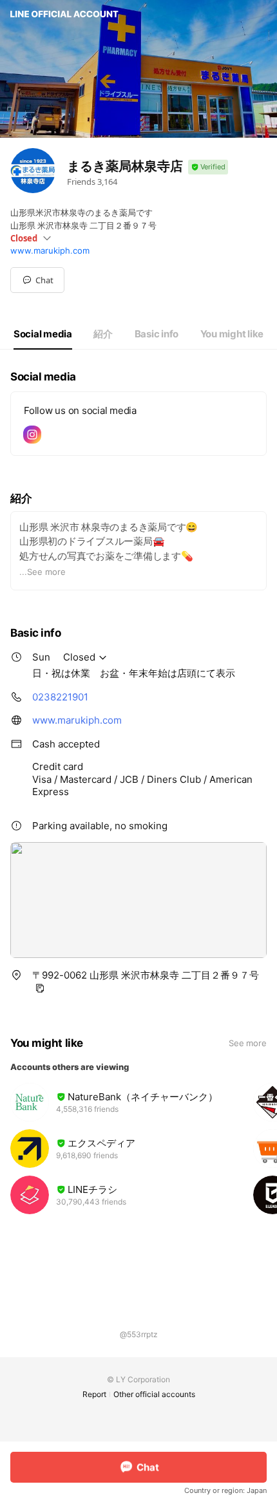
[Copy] (40, 988)
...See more (42, 572)
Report (94, 1394)
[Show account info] (208, 167)
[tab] (43, 334)
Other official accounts (154, 1394)
